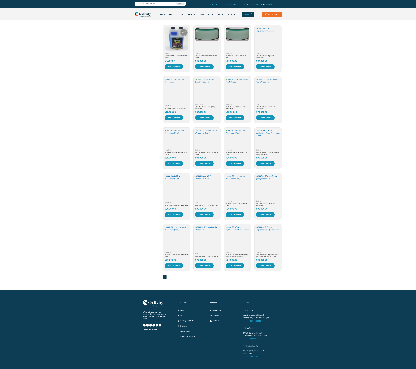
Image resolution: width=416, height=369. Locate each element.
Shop (181, 14)
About (171, 14)
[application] (232, 14)
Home (162, 14)
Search (180, 3)
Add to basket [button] (174, 67)
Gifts (202, 14)
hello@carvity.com (150, 329)
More (230, 14)
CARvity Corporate (215, 14)
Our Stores (191, 14)
